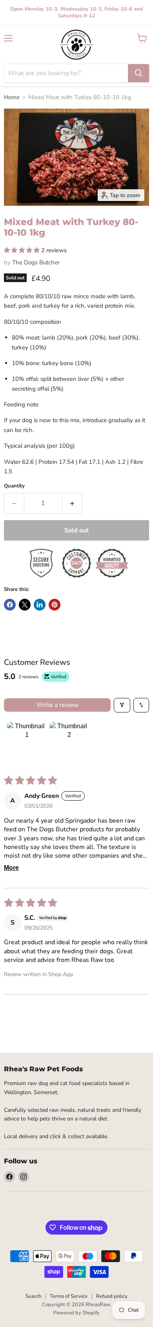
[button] (22, 250)
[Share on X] (25, 605)
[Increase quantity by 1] (72, 503)
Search (33, 1296)
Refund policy (112, 1296)
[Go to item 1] (26, 741)
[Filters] (122, 705)
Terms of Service (68, 1296)
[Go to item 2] (69, 741)
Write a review (57, 705)
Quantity (14, 486)
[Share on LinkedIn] (40, 605)
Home (12, 97)
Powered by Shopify (76, 1312)
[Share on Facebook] (10, 605)
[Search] (138, 73)
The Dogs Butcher (36, 262)
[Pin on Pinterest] (54, 605)
